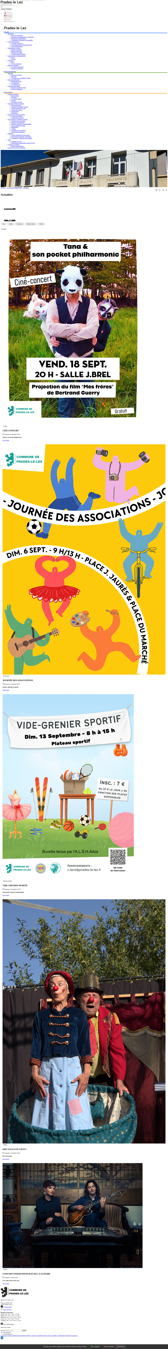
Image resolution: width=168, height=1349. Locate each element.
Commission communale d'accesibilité (21, 138)
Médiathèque (14, 127)
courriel (3, 1330)
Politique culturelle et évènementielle (21, 124)
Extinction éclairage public (18, 87)
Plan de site (46, 1335)
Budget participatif (16, 51)
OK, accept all (94, 1346)
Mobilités (10, 73)
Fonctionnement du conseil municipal (21, 45)
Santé (9, 140)
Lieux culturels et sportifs (18, 125)
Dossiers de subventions (17, 122)
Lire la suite (6, 440)
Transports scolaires (16, 102)
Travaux (13, 59)
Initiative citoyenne (16, 49)
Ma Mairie (10, 34)
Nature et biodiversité (14, 80)
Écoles (13, 57)
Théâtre (41, 224)
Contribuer (40, 1335)
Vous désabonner (7, 1334)
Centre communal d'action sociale (20, 135)
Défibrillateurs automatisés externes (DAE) (23, 143)
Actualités (26, 188)
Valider (24, 1330)
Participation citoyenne (14, 48)
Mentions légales (25, 1335)
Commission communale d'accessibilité (22, 40)
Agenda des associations (18, 132)
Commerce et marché (13, 144)
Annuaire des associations (18, 121)
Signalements (15, 111)
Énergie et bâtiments (16, 89)
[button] (163, 190)
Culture (11, 224)
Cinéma (13, 129)
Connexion (33, 1335)
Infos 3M (13, 76)
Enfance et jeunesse (13, 94)
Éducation (14, 97)
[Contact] (9, 209)
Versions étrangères (6, 9)
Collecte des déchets (16, 116)
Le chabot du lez (15, 84)
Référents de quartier (17, 53)
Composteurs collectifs (17, 118)
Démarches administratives (18, 38)
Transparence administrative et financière (22, 37)
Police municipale (16, 105)
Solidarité (10, 133)
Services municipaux (17, 35)
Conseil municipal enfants (18, 54)
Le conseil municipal (13, 41)
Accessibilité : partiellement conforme (60, 1335)
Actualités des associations (18, 130)
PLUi (12, 62)
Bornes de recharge (16, 75)
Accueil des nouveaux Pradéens (16, 147)
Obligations (14, 113)
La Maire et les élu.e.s (17, 43)
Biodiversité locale (16, 81)
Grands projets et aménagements (17, 56)
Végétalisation (15, 83)
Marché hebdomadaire (17, 146)
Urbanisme (11, 60)
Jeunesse (13, 100)
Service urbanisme (16, 64)
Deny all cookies (108, 1346)
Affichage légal (16, 1335)
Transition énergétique (14, 86)
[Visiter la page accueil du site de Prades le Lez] (12, 3)
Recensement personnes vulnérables (21, 136)
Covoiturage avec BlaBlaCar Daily (21, 78)
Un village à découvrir (17, 67)
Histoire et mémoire (13, 65)
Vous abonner (6, 1332)
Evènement (20, 224)
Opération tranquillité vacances (19, 107)
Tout (4, 224)
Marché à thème (31, 224)
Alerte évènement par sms (18, 108)
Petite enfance (15, 96)
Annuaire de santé (16, 141)
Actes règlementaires (17, 46)
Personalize (120, 1346)
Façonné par (74, 1335)
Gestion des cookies (6, 1335)
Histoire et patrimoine (17, 68)
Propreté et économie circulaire (16, 114)
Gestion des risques (16, 110)
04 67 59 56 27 (7, 1309)
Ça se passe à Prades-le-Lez (14, 188)
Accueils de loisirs (16, 99)
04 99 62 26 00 (7, 1307)
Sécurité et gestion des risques (16, 103)
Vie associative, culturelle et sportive (18, 119)
